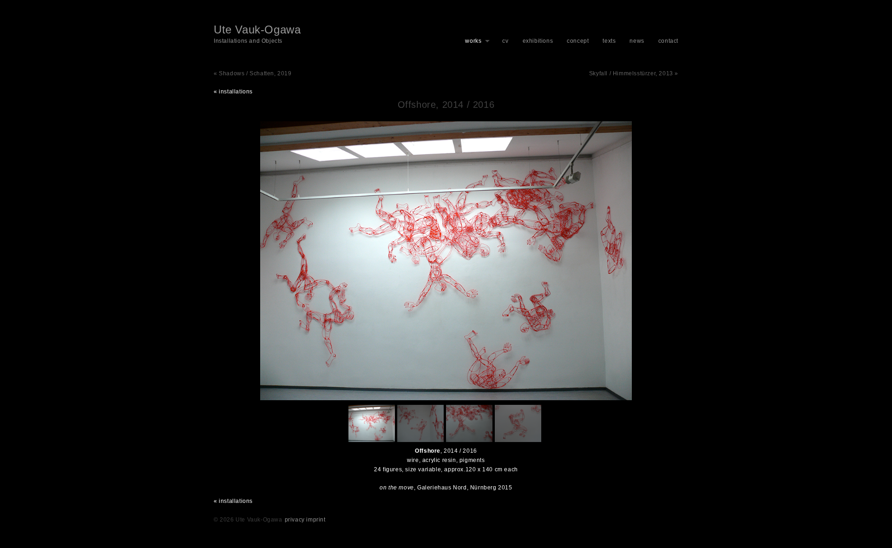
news (637, 41)
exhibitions (538, 41)
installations (236, 91)
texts (609, 41)
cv (505, 41)
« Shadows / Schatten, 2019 (253, 73)
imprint (315, 519)
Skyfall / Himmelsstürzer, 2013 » (633, 73)
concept (578, 41)
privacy (295, 519)
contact (668, 41)
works (473, 41)
